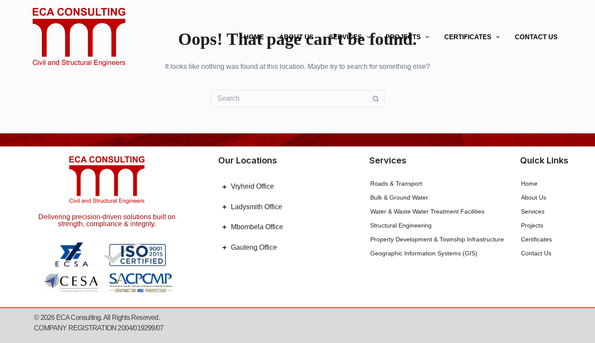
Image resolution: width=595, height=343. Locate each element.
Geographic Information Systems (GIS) (423, 253)
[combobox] (289, 98)
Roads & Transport (396, 183)
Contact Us (536, 37)
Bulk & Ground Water (399, 197)
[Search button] (376, 98)
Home (254, 37)
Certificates (467, 37)
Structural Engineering (401, 225)
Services (345, 37)
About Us (296, 37)
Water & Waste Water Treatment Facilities (427, 211)
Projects (403, 37)
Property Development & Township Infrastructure (437, 239)
